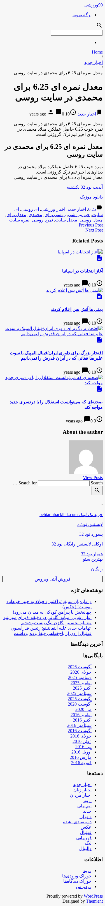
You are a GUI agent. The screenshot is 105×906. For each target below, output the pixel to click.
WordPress (93, 896)
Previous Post (91, 225)
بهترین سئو (93, 559)
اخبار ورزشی (53, 209)
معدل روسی (91, 220)
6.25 (92, 209)
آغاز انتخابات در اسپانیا (82, 271)
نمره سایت (19, 220)
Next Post (94, 230)
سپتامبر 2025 (79, 693)
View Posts (93, 477)
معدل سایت (66, 220)
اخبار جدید (93, 62)
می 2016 (83, 746)
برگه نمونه (82, 14)
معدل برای (16, 214)
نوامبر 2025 (81, 682)
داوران (86, 816)
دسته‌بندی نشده (77, 821)
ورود (87, 870)
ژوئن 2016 (82, 741)
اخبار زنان (82, 789)
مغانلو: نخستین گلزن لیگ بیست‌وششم (56, 622)
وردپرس (84, 886)
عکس (86, 827)
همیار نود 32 (92, 553)
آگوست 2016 (80, 730)
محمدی (35, 214)
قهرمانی (84, 837)
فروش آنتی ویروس (53, 579)
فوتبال (86, 832)
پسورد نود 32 (91, 534)
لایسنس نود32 (90, 524)
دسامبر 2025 (80, 677)
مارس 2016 (81, 757)
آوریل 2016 (81, 752)
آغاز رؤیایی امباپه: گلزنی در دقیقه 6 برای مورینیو (47, 617)
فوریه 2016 (81, 762)
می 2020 (83, 709)
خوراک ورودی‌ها (77, 875)
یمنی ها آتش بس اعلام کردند (77, 309)
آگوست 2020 (80, 704)
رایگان (97, 569)
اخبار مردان (81, 795)
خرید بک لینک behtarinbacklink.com (71, 514)
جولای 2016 (81, 736)
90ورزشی (93, 5)
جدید (87, 811)
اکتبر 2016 (82, 720)
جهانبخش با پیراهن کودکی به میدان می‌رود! (52, 612)
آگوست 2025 (80, 698)
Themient (94, 901)
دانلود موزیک (91, 197)
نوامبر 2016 (81, 714)
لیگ (88, 843)
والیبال (85, 848)
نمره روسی (42, 220)
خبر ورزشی (79, 214)
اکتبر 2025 (82, 688)
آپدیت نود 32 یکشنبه (85, 187)
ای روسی (30, 209)
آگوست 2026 (80, 666)
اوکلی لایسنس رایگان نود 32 (77, 544)
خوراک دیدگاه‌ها (77, 881)
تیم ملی (84, 805)
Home (97, 52)
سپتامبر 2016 (79, 725)
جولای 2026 (81, 672)
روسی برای (55, 214)
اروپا (87, 800)
